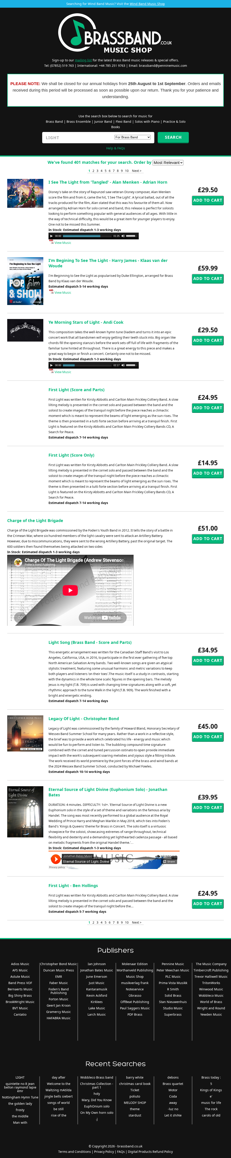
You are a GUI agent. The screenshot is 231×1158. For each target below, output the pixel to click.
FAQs (121, 1151)
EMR (58, 976)
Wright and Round (211, 1008)
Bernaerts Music (20, 989)
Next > (136, 171)
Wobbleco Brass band (96, 1077)
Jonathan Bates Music (96, 970)
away (173, 1102)
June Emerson (96, 976)
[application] (94, 236)
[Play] (51, 236)
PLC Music (173, 976)
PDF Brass (134, 1014)
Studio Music (173, 1008)
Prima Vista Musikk (173, 983)
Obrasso (135, 995)
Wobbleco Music (211, 995)
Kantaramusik (96, 989)
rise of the (58, 1115)
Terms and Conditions (74, 1151)
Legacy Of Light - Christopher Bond (84, 718)
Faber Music (58, 983)
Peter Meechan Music (173, 970)
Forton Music (58, 999)
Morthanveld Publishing (135, 970)
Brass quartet (173, 1084)
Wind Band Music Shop (147, 4)
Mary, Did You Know (97, 1100)
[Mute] (123, 236)
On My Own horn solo (96, 1112)
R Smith (173, 989)
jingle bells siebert (58, 1096)
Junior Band (103, 121)
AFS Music (20, 970)
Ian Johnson (97, 964)
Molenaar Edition (135, 964)
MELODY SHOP (135, 1102)
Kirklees (97, 1002)
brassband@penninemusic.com (163, 65)
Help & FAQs (115, 148)
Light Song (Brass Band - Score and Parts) (90, 642)
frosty (20, 1110)
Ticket (134, 1090)
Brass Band (54, 121)
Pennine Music (173, 964)
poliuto (134, 1096)
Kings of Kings (211, 1090)
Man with (20, 1122)
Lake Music (96, 1008)
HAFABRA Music (59, 1018)
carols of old (211, 1115)
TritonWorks (211, 983)
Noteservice (135, 989)
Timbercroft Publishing (211, 970)
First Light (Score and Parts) (76, 389)
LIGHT (20, 1077)
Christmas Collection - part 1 (96, 1085)
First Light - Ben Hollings (73, 885)
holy (97, 1093)
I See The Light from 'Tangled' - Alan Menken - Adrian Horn (108, 182)
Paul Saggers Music (135, 1008)
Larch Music (97, 1014)
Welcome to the (58, 1084)
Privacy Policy (104, 1151)
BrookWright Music (20, 1002)
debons (173, 1077)
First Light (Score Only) (71, 455)
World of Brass (211, 1002)
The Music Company (211, 964)
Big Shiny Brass (20, 995)
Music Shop (135, 976)
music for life (211, 1102)
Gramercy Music (58, 1012)
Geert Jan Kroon (59, 1005)
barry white (134, 1077)
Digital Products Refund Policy (150, 1151)
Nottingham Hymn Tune (20, 1097)
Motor (173, 1090)
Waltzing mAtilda (59, 1090)
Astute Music (20, 976)
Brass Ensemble (79, 121)
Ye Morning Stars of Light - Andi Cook (86, 322)
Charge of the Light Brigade (35, 520)
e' (211, 1096)
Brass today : (211, 1077)
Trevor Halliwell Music (211, 976)
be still (58, 1109)
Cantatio (20, 1014)
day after (58, 1077)
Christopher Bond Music (58, 964)
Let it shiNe (173, 1115)
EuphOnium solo (96, 1106)
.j (97, 1119)
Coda (173, 1096)
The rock (211, 1109)
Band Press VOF (20, 983)
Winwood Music (211, 989)
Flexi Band (123, 121)
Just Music (96, 983)
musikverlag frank (134, 983)
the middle (20, 1116)
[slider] (132, 235)
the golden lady (20, 1103)
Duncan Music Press (58, 970)
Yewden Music (211, 1014)
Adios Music (20, 964)
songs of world (58, 1102)
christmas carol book (134, 1084)
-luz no (173, 1109)
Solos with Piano (147, 121)
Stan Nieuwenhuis (173, 1002)
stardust (135, 1115)
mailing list (83, 60)
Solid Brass (173, 995)
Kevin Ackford (96, 995)
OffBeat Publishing (134, 1002)
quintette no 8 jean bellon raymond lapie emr (20, 1087)
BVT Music (20, 1008)
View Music (62, 242)
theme (135, 1109)
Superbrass (173, 1014)
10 (127, 171)
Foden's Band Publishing (59, 991)
